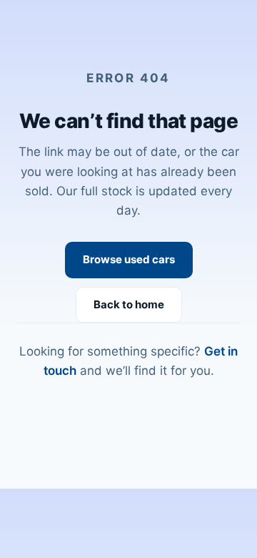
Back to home (129, 304)
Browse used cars (129, 259)
